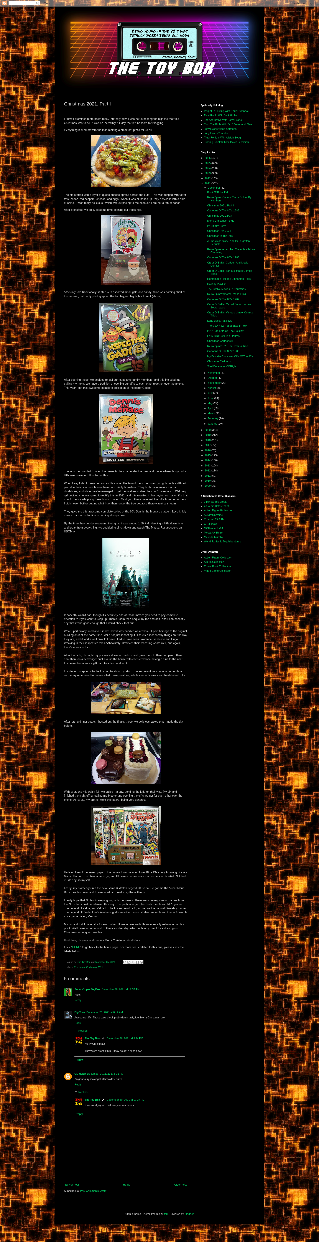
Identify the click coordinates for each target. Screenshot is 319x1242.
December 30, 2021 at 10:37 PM (126, 1099)
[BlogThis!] (129, 962)
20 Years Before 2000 (217, 506)
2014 (208, 460)
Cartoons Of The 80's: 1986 (223, 351)
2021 (208, 183)
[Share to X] (133, 962)
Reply (77, 1000)
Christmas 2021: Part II (220, 205)
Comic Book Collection (217, 566)
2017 (208, 445)
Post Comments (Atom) (93, 1191)
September (214, 382)
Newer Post (72, 1184)
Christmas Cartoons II (220, 341)
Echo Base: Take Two (219, 320)
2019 (208, 435)
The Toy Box (92, 1038)
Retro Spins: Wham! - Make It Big (226, 294)
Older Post (180, 1184)
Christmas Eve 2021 (219, 230)
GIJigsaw (80, 1073)
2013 (208, 465)
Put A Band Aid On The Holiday (225, 331)
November (214, 372)
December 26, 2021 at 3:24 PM (125, 1038)
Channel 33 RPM (214, 519)
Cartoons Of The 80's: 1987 (223, 299)
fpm (166, 1214)
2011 (208, 475)
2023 (208, 173)
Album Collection (214, 561)
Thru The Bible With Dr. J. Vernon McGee (228, 124)
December (214, 187)
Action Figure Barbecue (218, 510)
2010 (208, 480)
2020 (208, 430)
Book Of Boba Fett (218, 192)
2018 (208, 440)
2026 (208, 158)
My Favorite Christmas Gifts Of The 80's (230, 356)
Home (126, 1184)
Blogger (189, 1214)
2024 (208, 168)
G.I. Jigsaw (210, 523)
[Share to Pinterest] (141, 962)
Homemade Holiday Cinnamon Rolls (229, 278)
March (212, 413)
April (211, 408)
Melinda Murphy (213, 537)
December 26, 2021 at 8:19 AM (104, 1012)
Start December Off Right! (222, 366)
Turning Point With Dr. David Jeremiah (226, 142)
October (213, 377)
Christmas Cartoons (219, 361)
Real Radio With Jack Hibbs (220, 115)
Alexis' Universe (213, 515)
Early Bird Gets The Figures (223, 336)
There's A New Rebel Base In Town (227, 325)
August (212, 388)
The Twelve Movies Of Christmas (226, 289)
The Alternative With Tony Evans (223, 120)
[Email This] (125, 962)
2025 (208, 163)
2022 (208, 178)
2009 (208, 485)
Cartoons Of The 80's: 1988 (223, 257)
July (210, 393)
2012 (208, 470)
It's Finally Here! (216, 225)
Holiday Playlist (216, 284)
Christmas (79, 967)
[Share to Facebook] (137, 962)
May (210, 403)
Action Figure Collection (218, 557)
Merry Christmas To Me (220, 220)
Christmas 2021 (94, 967)
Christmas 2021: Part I (220, 215)
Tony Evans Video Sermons (220, 128)
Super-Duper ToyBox (87, 989)
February (213, 418)
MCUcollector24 (213, 528)
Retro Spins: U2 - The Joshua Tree (227, 346)
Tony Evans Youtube (216, 133)
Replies (82, 1030)
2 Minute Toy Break (215, 501)
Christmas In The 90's (220, 235)
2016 (208, 450)
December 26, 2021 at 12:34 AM (121, 989)
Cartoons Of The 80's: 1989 (223, 210)
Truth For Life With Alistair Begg (222, 137)
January (213, 423)
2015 (208, 455)
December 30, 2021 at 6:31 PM (105, 1073)
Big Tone (79, 1012)
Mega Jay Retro (213, 532)
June (211, 398)
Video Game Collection (217, 570)
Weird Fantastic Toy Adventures (222, 541)
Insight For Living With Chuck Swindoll (226, 111)
